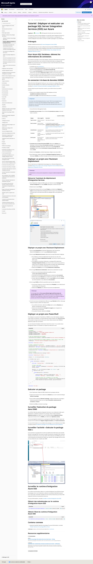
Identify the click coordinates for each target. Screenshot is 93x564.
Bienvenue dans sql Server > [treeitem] (7, 28)
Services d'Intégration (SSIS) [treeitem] (7, 131)
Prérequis (79, 21)
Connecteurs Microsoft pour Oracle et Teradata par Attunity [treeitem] (9, 169)
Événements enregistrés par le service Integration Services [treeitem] (7, 136)
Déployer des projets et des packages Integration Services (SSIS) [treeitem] (9, 109)
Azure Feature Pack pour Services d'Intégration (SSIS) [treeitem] (8, 159)
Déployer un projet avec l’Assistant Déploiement (84, 29)
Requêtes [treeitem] (4, 104)
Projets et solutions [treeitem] (5, 81)
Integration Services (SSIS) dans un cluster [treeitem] (8, 139)
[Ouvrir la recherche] (85, 9)
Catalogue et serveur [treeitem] (6, 120)
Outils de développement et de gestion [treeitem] (7, 78)
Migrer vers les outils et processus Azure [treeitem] (9, 66)
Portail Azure (78, 12)
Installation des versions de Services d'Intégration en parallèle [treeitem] (8, 73)
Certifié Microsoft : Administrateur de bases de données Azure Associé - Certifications (44, 543)
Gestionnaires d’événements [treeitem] (7, 102)
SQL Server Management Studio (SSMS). (49, 44)
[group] (46, 358)
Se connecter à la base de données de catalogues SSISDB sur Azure (45, 86)
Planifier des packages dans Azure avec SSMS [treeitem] (9, 62)
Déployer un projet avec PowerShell (84, 30)
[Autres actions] (64, 20)
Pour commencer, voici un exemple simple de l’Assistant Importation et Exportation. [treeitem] (8, 177)
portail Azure (40, 66)
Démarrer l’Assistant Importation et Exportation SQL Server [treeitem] (8, 181)
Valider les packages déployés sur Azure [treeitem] (9, 55)
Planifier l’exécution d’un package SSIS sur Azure (40, 526)
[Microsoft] (2, 9)
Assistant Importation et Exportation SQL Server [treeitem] (8, 173)
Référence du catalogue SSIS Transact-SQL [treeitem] (7, 128)
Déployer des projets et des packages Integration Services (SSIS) (45, 165)
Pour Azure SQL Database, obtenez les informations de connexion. (84, 24)
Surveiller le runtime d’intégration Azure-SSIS (52, 498)
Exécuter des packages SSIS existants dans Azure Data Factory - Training (41, 539)
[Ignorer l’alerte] (91, 2)
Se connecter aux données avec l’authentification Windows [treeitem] (8, 45)
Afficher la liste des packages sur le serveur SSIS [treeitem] (8, 125)
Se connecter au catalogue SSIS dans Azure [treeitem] (8, 52)
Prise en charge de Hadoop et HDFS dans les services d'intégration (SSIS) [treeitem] (8, 162)
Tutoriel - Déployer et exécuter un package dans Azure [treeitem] (9, 42)
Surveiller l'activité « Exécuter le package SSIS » (83, 36)
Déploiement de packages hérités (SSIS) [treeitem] (8, 113)
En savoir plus (51, 529)
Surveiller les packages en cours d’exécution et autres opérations (49, 424)
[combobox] (8, 21)
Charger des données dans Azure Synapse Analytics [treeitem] (8, 200)
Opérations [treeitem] (4, 106)
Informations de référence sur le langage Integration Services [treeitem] (8, 155)
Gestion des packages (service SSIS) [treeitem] (8, 133)
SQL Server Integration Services (40, 19)
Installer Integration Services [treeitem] (7, 70)
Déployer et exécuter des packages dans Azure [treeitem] (9, 39)
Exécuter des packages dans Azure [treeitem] (9, 57)
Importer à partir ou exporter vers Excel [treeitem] (8, 193)
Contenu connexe (81, 40)
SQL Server (37, 33)
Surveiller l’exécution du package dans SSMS (83, 34)
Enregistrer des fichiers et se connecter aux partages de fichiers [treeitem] (9, 49)
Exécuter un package (81, 32)
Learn (29, 19)
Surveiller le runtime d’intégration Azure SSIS (84, 39)
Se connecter (89, 9)
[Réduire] (16, 19)
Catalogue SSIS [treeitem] (5, 122)
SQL (32, 19)
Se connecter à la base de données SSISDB (84, 26)
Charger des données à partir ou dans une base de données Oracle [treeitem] (8, 203)
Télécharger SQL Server (87, 12)
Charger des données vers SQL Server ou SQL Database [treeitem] (9, 196)
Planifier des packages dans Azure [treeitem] (9, 59)
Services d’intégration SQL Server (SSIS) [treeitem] (8, 26)
